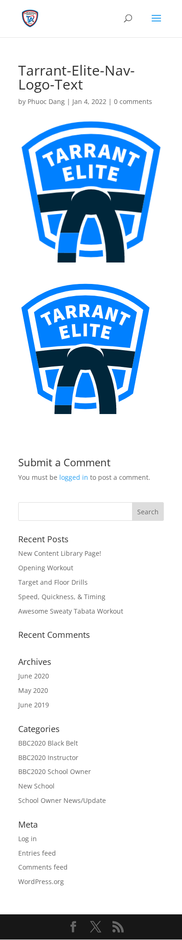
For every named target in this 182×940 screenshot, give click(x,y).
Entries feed (37, 853)
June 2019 (33, 704)
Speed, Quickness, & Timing (61, 596)
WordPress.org (41, 881)
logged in (73, 477)
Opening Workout (45, 567)
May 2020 (33, 690)
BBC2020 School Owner (54, 771)
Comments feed (43, 867)
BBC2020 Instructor (48, 757)
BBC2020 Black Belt (48, 743)
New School (36, 785)
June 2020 (33, 675)
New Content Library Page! (59, 553)
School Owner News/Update (62, 800)
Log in (27, 838)
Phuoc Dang (46, 101)
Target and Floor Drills (53, 582)
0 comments (133, 101)
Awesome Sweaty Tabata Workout (70, 611)
